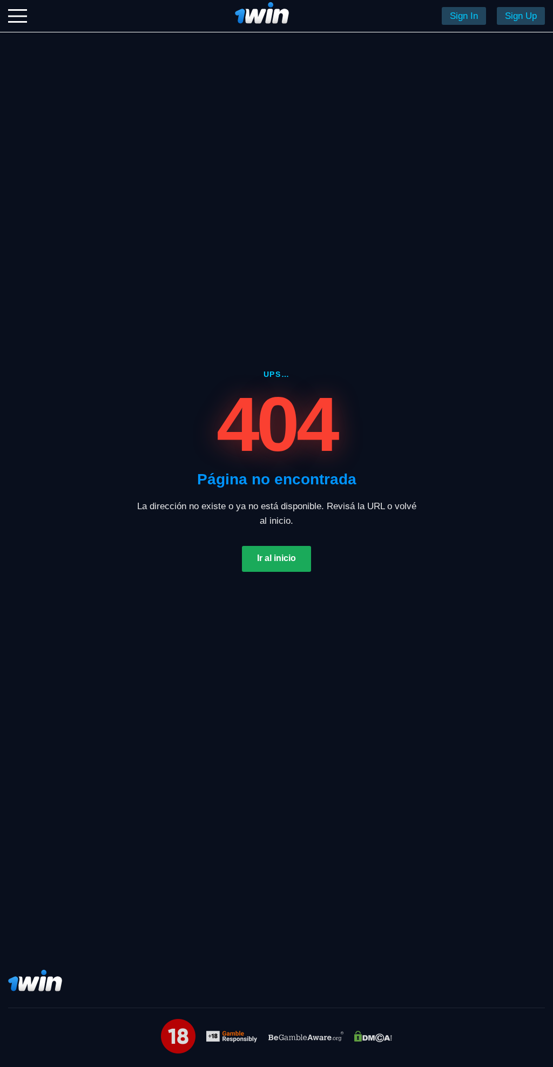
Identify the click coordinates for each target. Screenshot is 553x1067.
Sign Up (521, 16)
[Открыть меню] (17, 16)
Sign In (464, 16)
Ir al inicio (276, 558)
